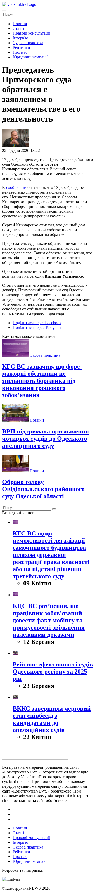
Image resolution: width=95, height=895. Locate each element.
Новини (37, 420)
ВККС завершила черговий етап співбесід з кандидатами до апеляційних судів (52, 719)
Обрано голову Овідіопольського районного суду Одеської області (43, 489)
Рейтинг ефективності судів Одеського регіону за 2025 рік (53, 671)
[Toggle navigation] (4, 10)
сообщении (16, 187)
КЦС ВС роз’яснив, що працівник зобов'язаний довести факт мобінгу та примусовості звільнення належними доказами (49, 620)
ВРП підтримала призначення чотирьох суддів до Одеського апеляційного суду (45, 438)
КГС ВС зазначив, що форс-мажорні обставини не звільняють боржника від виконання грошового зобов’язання (42, 380)
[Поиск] (54, 509)
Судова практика (45, 355)
